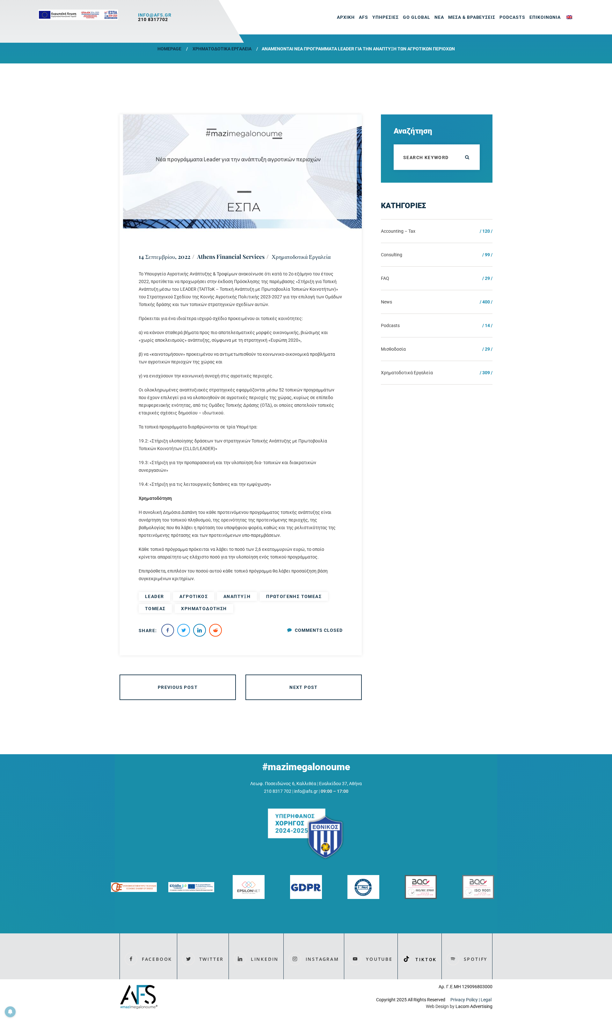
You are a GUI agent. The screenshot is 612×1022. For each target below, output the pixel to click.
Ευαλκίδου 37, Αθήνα (340, 783)
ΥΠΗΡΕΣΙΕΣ (385, 17)
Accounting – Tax (398, 231)
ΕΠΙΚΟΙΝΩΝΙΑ (545, 17)
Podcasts (512, 17)
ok (467, 157)
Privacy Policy (464, 999)
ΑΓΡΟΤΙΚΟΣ (193, 596)
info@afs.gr (154, 15)
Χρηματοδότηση (204, 608)
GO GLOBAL (416, 17)
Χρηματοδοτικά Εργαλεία (222, 48)
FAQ (385, 278)
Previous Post (178, 687)
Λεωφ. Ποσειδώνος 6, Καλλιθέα (283, 783)
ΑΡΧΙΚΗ (346, 17)
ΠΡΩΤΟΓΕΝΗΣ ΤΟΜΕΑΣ (294, 596)
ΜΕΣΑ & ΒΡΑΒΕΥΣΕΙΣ (472, 17)
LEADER (154, 596)
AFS (363, 17)
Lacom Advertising (473, 1006)
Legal (486, 999)
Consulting (391, 254)
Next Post (303, 687)
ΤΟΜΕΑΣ (155, 608)
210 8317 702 (277, 791)
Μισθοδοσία (393, 349)
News (386, 301)
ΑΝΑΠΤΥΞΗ (237, 596)
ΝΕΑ (439, 17)
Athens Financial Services (231, 256)
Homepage (169, 48)
